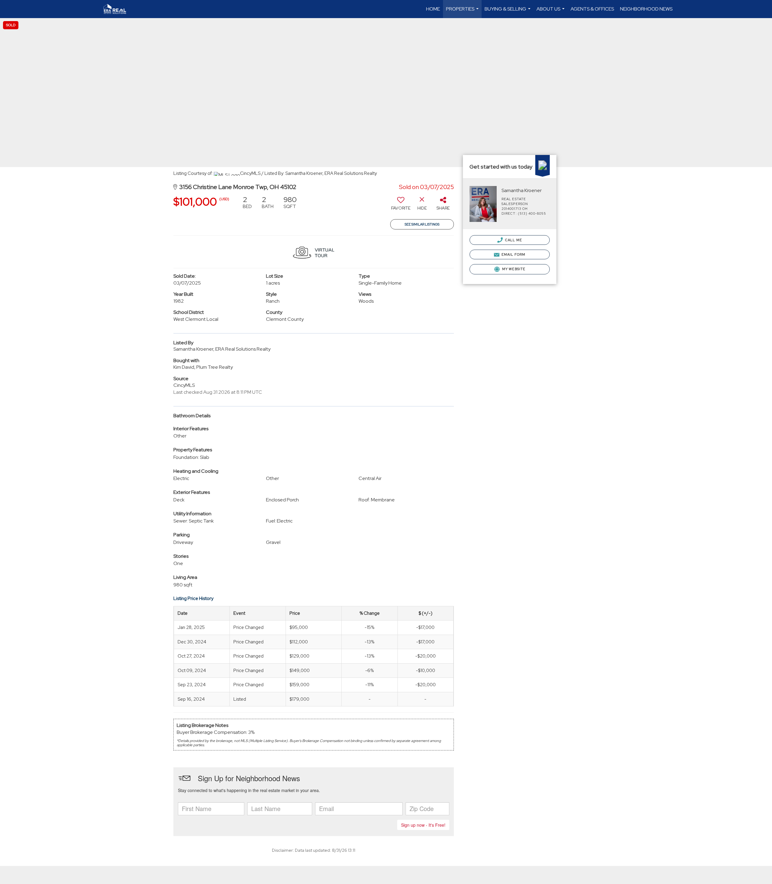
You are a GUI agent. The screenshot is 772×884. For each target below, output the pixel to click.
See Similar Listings (422, 224)
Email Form (513, 254)
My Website (513, 269)
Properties (463, 12)
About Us (551, 12)
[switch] (400, 205)
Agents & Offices (592, 9)
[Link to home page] (117, 9)
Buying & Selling (508, 12)
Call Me (513, 240)
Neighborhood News (646, 9)
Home (433, 9)
